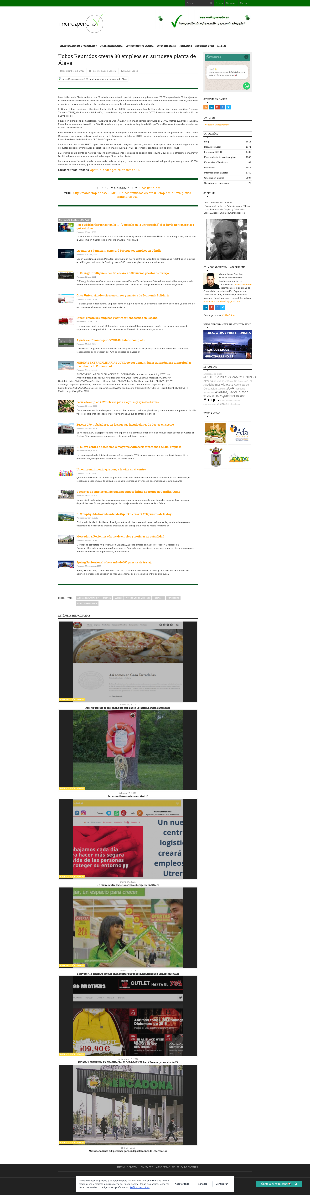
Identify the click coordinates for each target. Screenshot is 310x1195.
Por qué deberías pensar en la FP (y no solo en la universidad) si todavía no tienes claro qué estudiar (135, 226)
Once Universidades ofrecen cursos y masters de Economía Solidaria (123, 295)
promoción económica (87, 603)
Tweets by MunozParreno (216, 124)
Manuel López (130, 71)
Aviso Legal (162, 1167)
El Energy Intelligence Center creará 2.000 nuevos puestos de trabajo (123, 273)
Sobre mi (231, 3)
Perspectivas (173, 598)
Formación (186, 45)
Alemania (240, 388)
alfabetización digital (212, 374)
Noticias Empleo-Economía (138, 598)
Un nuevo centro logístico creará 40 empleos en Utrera (128, 885)
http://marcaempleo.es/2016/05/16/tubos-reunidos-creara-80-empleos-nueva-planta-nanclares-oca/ (132, 195)
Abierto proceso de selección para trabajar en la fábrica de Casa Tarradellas (127, 707)
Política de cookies (185, 1167)
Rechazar (202, 1183)
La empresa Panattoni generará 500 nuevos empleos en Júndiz (119, 250)
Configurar (222, 1183)
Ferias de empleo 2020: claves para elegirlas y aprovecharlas (118, 402)
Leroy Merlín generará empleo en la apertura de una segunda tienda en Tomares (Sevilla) (128, 973)
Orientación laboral (111, 45)
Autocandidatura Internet (88, 598)
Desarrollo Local (204, 45)
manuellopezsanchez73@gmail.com (221, 301)
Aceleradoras (233, 404)
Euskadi (118, 598)
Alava (222, 400)
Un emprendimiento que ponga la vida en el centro (111, 469)
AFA (230, 388)
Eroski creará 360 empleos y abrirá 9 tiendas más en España (117, 318)
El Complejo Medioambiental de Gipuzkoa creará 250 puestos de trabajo (124, 514)
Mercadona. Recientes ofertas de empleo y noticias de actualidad (120, 536)
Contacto (245, 3)
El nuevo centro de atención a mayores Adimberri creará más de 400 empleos (129, 447)
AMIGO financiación (239, 381)
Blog (227, 141)
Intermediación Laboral (140, 45)
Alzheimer (213, 384)
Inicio (219, 3)
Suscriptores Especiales (227, 183)
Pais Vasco (159, 598)
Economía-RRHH (166, 45)
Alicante (222, 404)
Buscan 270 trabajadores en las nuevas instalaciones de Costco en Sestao (125, 424)
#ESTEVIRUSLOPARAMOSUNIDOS (229, 377)
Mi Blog (221, 45)
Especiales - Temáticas (227, 162)
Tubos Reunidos (149, 188)
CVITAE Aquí (228, 315)
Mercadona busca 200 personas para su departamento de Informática (128, 1150)
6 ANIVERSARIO (221, 381)
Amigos (211, 399)
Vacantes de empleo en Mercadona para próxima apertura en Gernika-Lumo (128, 491)
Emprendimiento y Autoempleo (78, 45)
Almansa (222, 389)
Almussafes (209, 392)
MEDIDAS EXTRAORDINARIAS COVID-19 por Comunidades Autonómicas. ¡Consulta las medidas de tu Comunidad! (134, 364)
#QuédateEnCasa (232, 396)
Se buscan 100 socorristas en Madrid (128, 796)
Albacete (227, 384)
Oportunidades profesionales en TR (115, 170)
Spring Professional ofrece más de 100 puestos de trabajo (114, 562)
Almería (208, 381)
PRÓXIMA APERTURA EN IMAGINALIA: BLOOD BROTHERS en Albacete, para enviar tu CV (128, 1062)
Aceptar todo (182, 1183)
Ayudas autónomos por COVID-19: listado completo (111, 340)
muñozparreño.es (243, 284)
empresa (107, 598)
